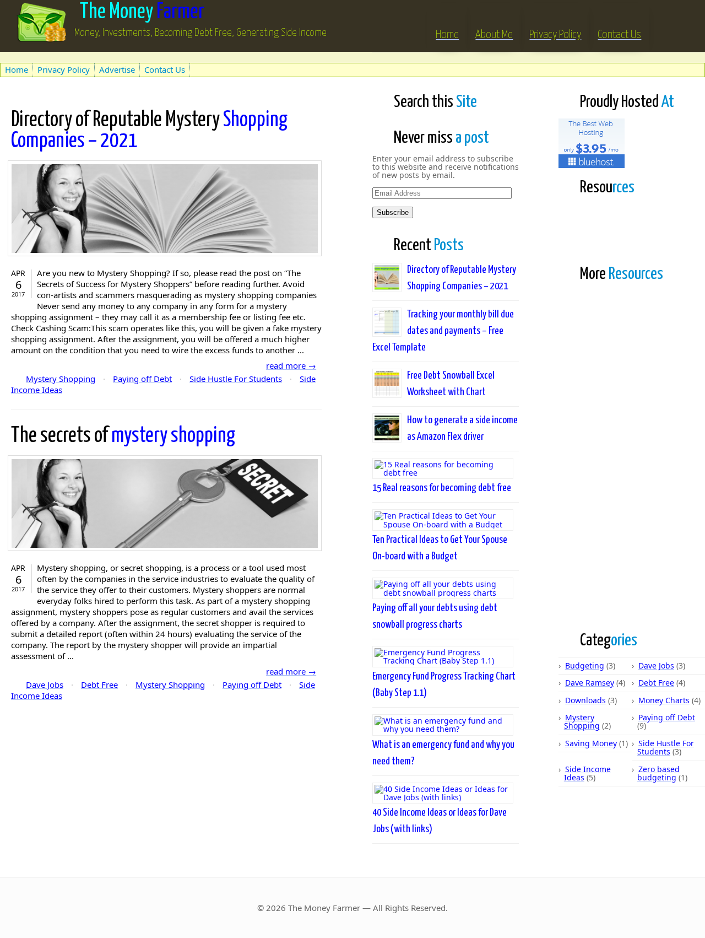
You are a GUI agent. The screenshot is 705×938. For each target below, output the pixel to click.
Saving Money (591, 743)
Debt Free (99, 684)
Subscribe (393, 212)
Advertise (117, 69)
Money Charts (664, 700)
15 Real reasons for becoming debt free (441, 488)
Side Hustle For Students (235, 378)
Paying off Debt (142, 378)
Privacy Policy (555, 34)
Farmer (142, 12)
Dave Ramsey (589, 682)
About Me (494, 34)
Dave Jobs (44, 684)
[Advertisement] (129, 56)
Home (447, 34)
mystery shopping (123, 436)
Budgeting (584, 665)
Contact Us (619, 34)
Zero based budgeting (658, 773)
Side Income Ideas (587, 773)
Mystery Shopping (60, 378)
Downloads (585, 700)
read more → (291, 365)
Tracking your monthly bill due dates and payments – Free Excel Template (443, 331)
